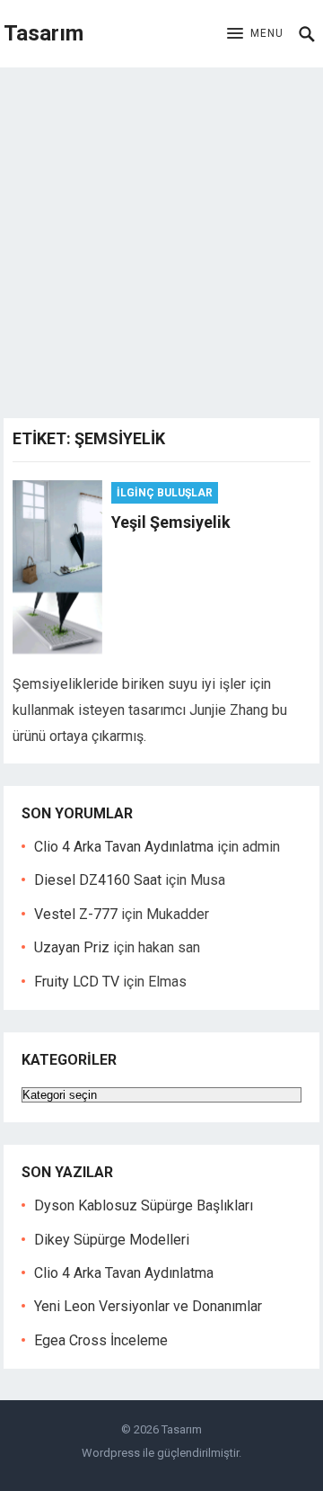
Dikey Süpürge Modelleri (111, 1239)
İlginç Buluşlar (165, 493)
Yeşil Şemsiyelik (171, 522)
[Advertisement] (161, 238)
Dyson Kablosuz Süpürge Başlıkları (143, 1205)
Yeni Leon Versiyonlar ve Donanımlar (148, 1306)
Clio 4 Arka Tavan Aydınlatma (124, 846)
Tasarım (43, 33)
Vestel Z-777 (76, 914)
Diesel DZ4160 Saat (98, 879)
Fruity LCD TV (76, 981)
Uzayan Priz (71, 947)
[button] (255, 34)
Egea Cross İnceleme (101, 1340)
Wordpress (111, 1453)
